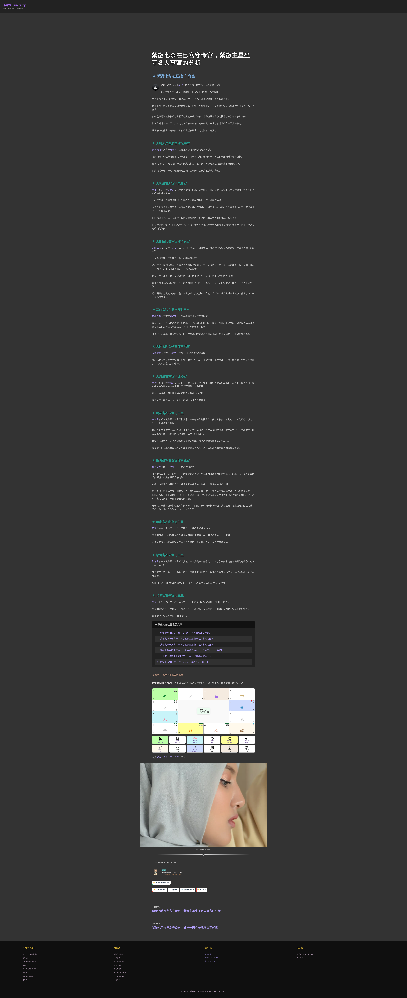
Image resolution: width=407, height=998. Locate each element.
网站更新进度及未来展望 (305, 954)
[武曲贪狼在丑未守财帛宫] (229, 738)
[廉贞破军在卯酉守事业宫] (195, 747)
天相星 (155, 189)
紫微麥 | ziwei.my (14, 5)
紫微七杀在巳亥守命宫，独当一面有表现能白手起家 (185, 632)
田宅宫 (155, 528)
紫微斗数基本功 (119, 954)
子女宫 (173, 247)
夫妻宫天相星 (195, 741)
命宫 (180, 85)
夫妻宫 (171, 189)
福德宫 (155, 561)
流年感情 (26, 980)
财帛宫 (173, 316)
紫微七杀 (175, 890)
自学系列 (203, 890)
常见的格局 (118, 965)
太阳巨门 (156, 247)
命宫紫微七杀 (160, 741)
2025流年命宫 (161, 890)
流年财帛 (26, 965)
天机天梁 (156, 149)
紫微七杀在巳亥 (189, 890)
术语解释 (117, 958)
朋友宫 (155, 419)
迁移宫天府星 (160, 750)
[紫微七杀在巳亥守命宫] (160, 738)
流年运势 (26, 958)
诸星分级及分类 (119, 961)
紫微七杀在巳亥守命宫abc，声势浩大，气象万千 (184, 662)
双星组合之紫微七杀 (162, 883)
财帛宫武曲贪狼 (229, 741)
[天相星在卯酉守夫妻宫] (195, 738)
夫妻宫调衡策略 (28, 976)
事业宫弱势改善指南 (29, 969)
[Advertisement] (203, 29)
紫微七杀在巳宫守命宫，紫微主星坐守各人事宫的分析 (187, 638)
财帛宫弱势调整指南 (29, 961)
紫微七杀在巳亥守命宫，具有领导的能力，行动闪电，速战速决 (191, 650)
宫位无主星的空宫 (120, 973)
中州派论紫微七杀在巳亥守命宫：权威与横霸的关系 (185, 656)
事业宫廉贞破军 (195, 750)
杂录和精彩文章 (119, 976)
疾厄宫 (173, 353)
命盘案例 (117, 980)
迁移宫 (171, 382)
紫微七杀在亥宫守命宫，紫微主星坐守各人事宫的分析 (187, 644)
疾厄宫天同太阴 (246, 741)
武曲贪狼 (156, 316)
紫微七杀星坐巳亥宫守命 (169, 757)
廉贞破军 (156, 466)
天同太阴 (156, 353)
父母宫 (155, 601)
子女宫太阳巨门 (212, 741)
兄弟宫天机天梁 (177, 741)
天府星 (155, 382)
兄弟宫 (173, 149)
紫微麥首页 (209, 954)
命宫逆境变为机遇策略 (30, 954)
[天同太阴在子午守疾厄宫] (247, 738)
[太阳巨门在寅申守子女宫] (212, 738)
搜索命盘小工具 (210, 961)
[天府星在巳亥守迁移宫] (160, 747)
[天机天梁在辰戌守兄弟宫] (177, 738)
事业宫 (173, 466)
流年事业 (26, 973)
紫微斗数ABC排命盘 (212, 957)
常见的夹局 (118, 969)
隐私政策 (300, 958)
